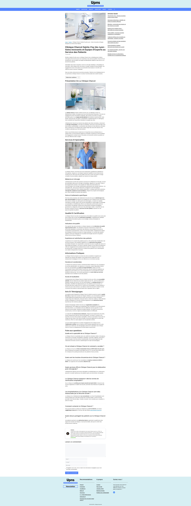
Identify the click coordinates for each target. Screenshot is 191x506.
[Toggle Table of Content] (78, 77)
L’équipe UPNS (100, 488)
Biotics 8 (82, 490)
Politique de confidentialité (102, 492)
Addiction (98, 9)
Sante (70, 42)
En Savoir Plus (73, 437)
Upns (66, 42)
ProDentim (82, 486)
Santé (78, 9)
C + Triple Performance (85, 494)
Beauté (91, 9)
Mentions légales (100, 490)
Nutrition (84, 9)
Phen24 (82, 484)
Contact (98, 484)
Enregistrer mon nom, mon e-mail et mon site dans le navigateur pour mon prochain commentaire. (84, 468)
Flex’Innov (82, 492)
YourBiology (82, 488)
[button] (114, 9)
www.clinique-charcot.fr (95, 410)
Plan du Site (99, 486)
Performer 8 (83, 496)
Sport (104, 9)
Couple (110, 9)
